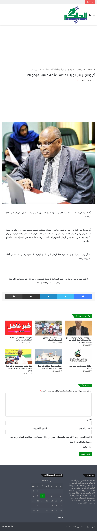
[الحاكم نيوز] (75, 15)
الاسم (89, 419)
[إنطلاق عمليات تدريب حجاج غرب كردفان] (78, 356)
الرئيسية (89, 69)
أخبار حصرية (80, 69)
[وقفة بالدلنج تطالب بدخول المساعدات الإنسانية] (48, 328)
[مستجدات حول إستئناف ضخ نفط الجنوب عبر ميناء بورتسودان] (48, 356)
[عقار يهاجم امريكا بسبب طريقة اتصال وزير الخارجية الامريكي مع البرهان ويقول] (18, 356)
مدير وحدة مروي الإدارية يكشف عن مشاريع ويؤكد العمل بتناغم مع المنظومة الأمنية (79, 340)
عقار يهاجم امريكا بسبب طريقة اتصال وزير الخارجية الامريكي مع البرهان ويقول (19, 368)
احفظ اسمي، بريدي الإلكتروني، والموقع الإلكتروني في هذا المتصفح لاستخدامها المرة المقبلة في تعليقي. (50, 437)
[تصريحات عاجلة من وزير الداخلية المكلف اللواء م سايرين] (18, 328)
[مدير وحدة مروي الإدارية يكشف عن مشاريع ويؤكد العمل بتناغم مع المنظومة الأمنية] (78, 328)
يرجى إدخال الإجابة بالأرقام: (81, 442)
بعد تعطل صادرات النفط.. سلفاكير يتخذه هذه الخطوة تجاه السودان (59, 2)
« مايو (60, 517)
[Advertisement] (48, 44)
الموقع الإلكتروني (40, 428)
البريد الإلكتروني (85, 428)
